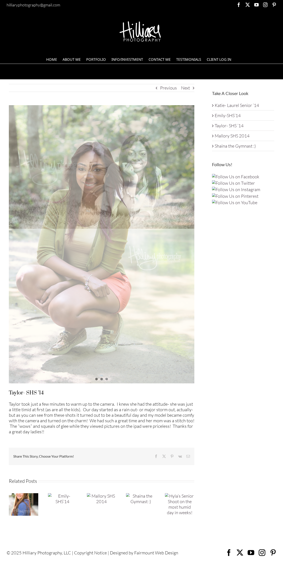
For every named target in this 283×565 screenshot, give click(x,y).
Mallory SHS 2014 (232, 136)
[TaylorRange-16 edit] (101, 244)
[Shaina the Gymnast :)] (140, 496)
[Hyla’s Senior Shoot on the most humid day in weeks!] (179, 496)
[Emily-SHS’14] (62, 496)
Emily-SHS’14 (228, 115)
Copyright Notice (90, 552)
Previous (168, 88)
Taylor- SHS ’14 (229, 125)
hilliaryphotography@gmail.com (33, 4)
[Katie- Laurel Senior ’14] (23, 496)
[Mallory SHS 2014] (101, 496)
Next (185, 88)
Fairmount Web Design (156, 552)
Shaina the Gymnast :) (235, 146)
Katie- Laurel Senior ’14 (237, 105)
